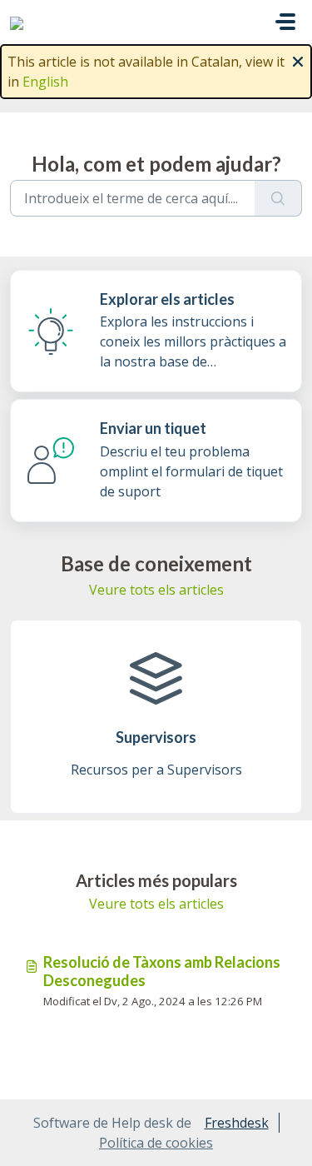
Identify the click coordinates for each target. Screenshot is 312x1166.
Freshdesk (237, 1123)
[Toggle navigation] (285, 22)
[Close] (298, 60)
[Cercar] (278, 198)
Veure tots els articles (156, 590)
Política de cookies (156, 1143)
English (45, 81)
